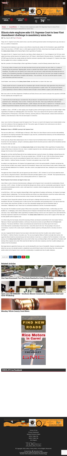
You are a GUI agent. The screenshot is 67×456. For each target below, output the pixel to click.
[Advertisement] (33, 11)
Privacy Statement (33, 432)
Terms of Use (33, 430)
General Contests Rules (33, 434)
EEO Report (33, 440)
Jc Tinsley (18, 38)
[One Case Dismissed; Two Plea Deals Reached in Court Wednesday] (33, 271)
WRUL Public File (33, 436)
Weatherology (43, 454)
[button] (64, 3)
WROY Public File (33, 438)
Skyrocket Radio (38, 451)
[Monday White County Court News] (33, 304)
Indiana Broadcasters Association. (38, 452)
